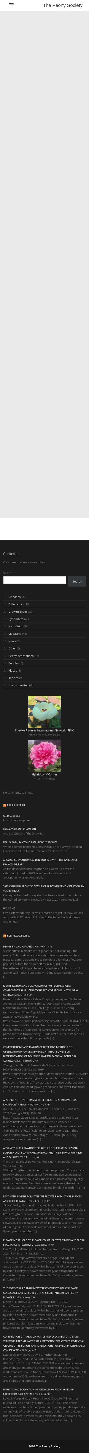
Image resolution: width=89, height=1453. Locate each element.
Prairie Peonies (16, 805)
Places (12, 670)
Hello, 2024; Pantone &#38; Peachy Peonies (30, 842)
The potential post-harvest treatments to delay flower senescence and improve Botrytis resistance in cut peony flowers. (40, 1293)
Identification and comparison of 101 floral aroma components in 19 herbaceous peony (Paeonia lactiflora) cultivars (40, 990)
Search (8, 573)
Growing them (17, 611)
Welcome (9, 908)
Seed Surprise (11, 815)
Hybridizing (15, 626)
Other (12, 648)
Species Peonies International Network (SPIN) (44, 730)
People (13, 663)
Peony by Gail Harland (18, 946)
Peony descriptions (21, 656)
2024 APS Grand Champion (19, 829)
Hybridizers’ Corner (44, 774)
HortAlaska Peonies (18, 935)
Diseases (14, 597)
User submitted (18, 685)
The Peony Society (63, 5)
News (12, 641)
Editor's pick (16, 604)
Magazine (14, 634)
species (13, 678)
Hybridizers (16, 619)
